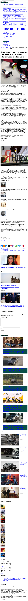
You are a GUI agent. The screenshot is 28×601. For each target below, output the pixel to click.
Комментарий (4, 317)
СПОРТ (5, 42)
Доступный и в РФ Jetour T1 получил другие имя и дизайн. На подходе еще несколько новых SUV (14, 19)
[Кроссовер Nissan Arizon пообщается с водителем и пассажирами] (3, 513)
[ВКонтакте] (2, 246)
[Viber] (13, 246)
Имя (1, 328)
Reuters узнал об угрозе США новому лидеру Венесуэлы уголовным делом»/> (13, 268)
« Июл (2, 573)
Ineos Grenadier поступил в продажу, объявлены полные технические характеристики (23, 463)
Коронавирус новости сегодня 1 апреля (12, 250)
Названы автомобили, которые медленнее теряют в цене (23, 449)
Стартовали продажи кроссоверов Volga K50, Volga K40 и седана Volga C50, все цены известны (14, 24)
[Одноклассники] (4, 246)
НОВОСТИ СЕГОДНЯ (13, 29)
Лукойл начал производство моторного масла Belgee (15, 25)
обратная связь (6, 581)
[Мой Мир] (6, 246)
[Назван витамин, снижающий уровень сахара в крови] (3, 508)
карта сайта (5, 580)
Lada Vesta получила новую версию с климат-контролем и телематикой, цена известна (13, 14)
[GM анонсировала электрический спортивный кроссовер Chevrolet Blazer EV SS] (3, 523)
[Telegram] (20, 246)
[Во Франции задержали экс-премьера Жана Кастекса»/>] (3, 527)
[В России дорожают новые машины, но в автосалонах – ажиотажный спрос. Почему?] (3, 556)
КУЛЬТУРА (5, 40)
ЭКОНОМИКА (6, 45)
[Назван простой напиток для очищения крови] (3, 551)
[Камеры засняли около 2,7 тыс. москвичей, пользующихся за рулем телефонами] (3, 537)
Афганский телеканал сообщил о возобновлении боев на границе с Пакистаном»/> (10, 287)
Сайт (2, 332)
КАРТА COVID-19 (10, 35)
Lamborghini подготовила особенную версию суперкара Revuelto (13, 351)
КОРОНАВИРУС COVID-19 (10, 33)
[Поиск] (1, 1)
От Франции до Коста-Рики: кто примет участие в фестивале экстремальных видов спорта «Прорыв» (23, 476)
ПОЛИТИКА (6, 41)
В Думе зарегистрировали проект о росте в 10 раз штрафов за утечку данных (23, 490)
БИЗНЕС (5, 44)
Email (2, 330)
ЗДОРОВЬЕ (9, 36)
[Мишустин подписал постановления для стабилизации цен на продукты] (3, 518)
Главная (5, 32)
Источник (3, 240)
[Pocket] (11, 246)
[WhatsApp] (16, 246)
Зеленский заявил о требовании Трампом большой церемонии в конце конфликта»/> (13, 305)
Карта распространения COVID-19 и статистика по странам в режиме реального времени (14, 579)
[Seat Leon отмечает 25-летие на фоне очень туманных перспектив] (3, 547)
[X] (9, 246)
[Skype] (18, 246)
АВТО (4, 37)
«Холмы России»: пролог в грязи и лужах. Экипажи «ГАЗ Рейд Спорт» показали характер (14, 10)
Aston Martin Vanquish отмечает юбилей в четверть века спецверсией (14, 370)
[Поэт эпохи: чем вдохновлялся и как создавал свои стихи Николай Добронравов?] (3, 532)
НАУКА (5, 38)
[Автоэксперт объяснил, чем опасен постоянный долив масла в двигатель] (3, 542)
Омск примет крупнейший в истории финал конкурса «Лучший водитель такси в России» (15, 12)
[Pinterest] (23, 246)
